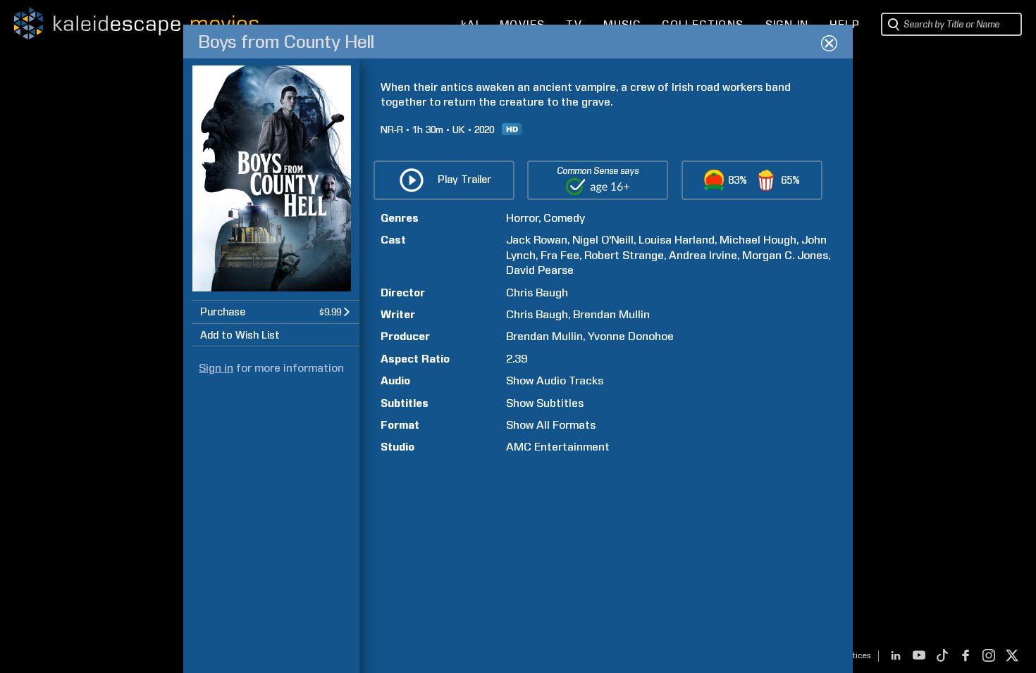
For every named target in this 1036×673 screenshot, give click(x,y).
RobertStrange (624, 255)
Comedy (564, 218)
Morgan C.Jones (785, 255)
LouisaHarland (677, 239)
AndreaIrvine (703, 255)
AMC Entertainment (558, 446)
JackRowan (536, 239)
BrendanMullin (611, 314)
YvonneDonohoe (631, 336)
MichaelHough (758, 239)
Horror (522, 218)
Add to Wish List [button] (240, 335)
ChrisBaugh (537, 292)
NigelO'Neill (603, 239)
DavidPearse (540, 270)
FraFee (560, 255)
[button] (275, 311)
